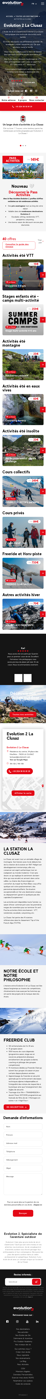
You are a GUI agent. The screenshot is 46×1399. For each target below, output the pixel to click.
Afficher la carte (23, 793)
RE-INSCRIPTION (15, 1107)
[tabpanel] (23, 125)
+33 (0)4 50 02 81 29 (21, 771)
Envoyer (23, 1213)
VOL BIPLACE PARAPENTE (19, 625)
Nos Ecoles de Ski (23, 1335)
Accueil (9, 16)
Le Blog (23, 1361)
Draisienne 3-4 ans (15, 285)
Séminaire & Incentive (23, 1338)
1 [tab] (20, 146)
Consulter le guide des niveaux (17, 245)
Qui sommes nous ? (23, 1349)
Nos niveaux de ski (23, 1344)
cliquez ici (37, 1205)
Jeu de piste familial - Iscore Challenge (20, 460)
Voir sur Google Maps (19, 760)
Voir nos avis (29, 82)
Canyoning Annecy (15, 420)
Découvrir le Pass (23, 171)
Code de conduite (23, 1384)
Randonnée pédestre (16, 375)
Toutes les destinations (27, 16)
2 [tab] (23, 146)
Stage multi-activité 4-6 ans (20, 330)
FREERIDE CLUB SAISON (18, 584)
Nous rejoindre (23, 1355)
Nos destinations (23, 1329)
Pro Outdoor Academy (23, 1341)
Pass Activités (23, 1364)
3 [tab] (25, 146)
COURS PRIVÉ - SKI (15, 543)
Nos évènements (23, 1358)
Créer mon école (23, 1352)
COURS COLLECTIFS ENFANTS (22, 502)
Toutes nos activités (23, 714)
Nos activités (23, 1332)
